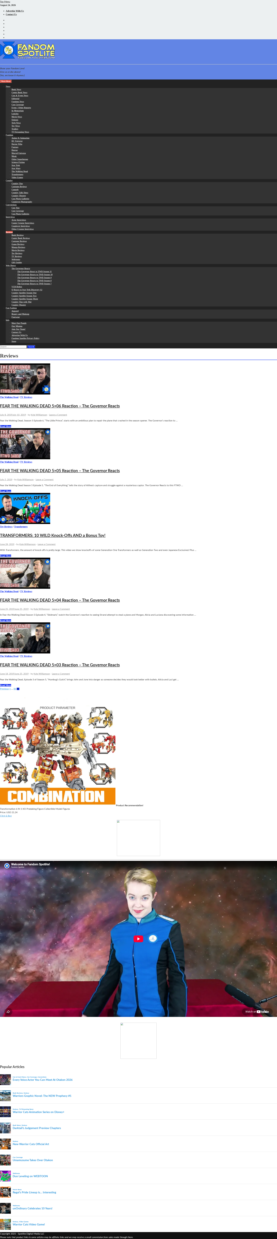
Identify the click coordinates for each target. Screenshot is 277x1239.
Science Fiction (18, 162)
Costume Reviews (19, 187)
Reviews (9, 232)
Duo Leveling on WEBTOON (30, 1176)
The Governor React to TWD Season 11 (34, 272)
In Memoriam (18, 111)
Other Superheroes (20, 159)
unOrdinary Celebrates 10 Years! (32, 1208)
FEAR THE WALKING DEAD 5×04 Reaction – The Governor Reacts (60, 600)
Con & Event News (20, 96)
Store (14, 341)
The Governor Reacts (21, 268)
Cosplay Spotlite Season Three (25, 299)
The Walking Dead (20, 171)
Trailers (15, 129)
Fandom (9, 135)
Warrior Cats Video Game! (29, 1224)
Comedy (15, 190)
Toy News (16, 126)
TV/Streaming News (20, 132)
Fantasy (15, 147)
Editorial (15, 99)
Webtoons (16, 259)
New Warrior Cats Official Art (31, 1144)
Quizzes (15, 120)
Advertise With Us (15, 11)
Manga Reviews (18, 247)
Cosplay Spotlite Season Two (24, 296)
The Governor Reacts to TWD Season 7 (34, 284)
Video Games (17, 177)
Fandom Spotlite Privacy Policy (25, 338)
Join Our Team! (19, 329)
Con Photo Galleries (20, 199)
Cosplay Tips (17, 184)
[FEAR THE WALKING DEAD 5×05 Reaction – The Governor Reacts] (138, 444)
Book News (16, 89)
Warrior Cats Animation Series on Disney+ (38, 1112)
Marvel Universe (19, 153)
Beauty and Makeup (20, 314)
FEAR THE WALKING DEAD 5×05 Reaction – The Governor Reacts (60, 471)
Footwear (16, 317)
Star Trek (16, 165)
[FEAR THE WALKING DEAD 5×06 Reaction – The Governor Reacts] (138, 379)
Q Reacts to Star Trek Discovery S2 (27, 290)
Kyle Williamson (39, 415)
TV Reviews (17, 256)
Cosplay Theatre (19, 196)
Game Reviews (18, 244)
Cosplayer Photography (22, 202)
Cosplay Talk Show (20, 193)
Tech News (16, 123)
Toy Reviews (17, 253)
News (8, 86)
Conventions (11, 205)
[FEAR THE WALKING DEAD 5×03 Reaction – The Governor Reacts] (138, 638)
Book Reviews (18, 235)
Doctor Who (17, 144)
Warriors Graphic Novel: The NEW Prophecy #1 (42, 1096)
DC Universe (17, 141)
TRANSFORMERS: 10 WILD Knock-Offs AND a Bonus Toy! (52, 536)
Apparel (15, 311)
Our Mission (17, 326)
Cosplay (9, 180)
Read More (5, 426)
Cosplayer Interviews (21, 226)
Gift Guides (17, 262)
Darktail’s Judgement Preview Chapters (37, 1128)
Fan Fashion (11, 308)
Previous (4, 689)
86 (15, 689)
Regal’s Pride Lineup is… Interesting (34, 1192)
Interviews (10, 217)
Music (14, 156)
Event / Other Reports (21, 108)
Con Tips (15, 208)
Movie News (17, 117)
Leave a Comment (58, 415)
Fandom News (18, 102)
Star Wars (16, 168)
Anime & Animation (20, 138)
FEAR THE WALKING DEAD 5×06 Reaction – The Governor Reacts (60, 406)
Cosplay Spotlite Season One (24, 293)
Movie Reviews (18, 250)
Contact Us (11, 14)
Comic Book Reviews (21, 238)
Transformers (17, 174)
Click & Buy (6, 816)
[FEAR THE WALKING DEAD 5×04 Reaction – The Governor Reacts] (138, 574)
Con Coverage (18, 105)
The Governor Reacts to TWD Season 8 (34, 281)
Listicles (15, 114)
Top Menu (5, 2)
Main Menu (6, 81)
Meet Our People (19, 323)
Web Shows (11, 265)
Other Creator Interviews (23, 229)
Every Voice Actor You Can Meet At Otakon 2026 (43, 1080)
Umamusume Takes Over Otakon (33, 1160)
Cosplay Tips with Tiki (21, 302)
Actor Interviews (19, 220)
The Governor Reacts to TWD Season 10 (35, 275)
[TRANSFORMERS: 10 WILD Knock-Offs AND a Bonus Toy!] (138, 509)
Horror (15, 150)
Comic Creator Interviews (23, 223)
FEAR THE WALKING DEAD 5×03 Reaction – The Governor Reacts (60, 665)
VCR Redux (17, 287)
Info (7, 320)
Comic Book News (19, 92)
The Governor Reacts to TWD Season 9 (34, 278)
